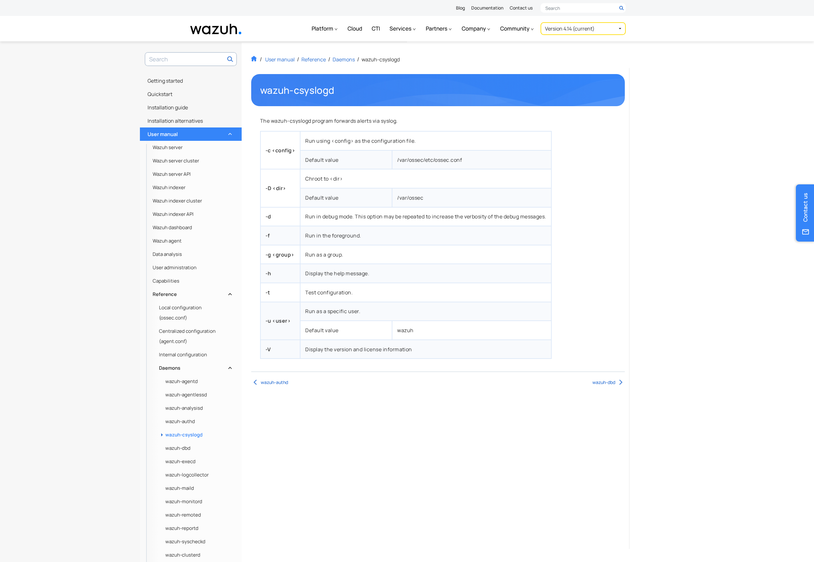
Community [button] (515, 28)
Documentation (487, 8)
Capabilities (166, 281)
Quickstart (160, 94)
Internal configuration (183, 354)
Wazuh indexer (169, 187)
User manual (189, 132)
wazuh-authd (180, 421)
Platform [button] (323, 28)
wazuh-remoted (183, 514)
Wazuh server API (172, 174)
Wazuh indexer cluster (177, 200)
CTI (376, 28)
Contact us (521, 8)
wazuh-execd (180, 461)
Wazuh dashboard (172, 227)
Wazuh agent (167, 240)
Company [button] (474, 28)
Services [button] (401, 28)
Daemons (195, 366)
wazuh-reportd (181, 528)
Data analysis (167, 254)
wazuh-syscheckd (185, 541)
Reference (192, 293)
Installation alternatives (175, 120)
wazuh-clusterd (182, 555)
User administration (175, 267)
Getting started (165, 80)
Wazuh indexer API (173, 214)
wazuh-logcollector (187, 474)
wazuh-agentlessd (186, 394)
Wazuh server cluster (176, 160)
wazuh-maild (179, 488)
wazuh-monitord (183, 501)
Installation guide (168, 107)
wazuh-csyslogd (184, 434)
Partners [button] (437, 28)
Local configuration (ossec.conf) (180, 312)
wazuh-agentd (181, 381)
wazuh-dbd (177, 448)
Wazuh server (168, 147)
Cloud (355, 28)
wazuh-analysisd (184, 408)
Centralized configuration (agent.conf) (187, 336)
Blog (460, 8)
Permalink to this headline (338, 90)
